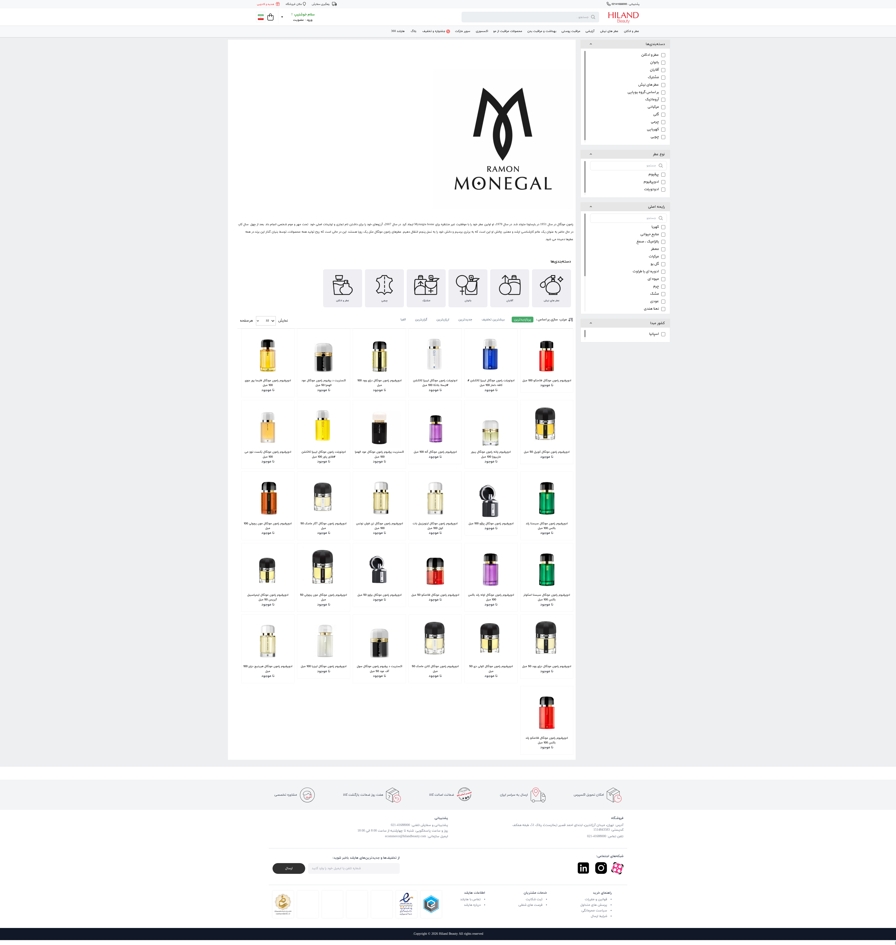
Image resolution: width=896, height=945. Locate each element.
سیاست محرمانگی (594, 910)
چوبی (654, 137)
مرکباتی (653, 107)
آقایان (654, 70)
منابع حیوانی (649, 235)
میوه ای (653, 279)
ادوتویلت (651, 190)
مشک (654, 294)
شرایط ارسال (599, 916)
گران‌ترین (421, 319)
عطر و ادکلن (650, 55)
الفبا (403, 319)
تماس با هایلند (470, 899)
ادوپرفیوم (651, 182)
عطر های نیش (648, 85)
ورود (309, 20)
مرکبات (653, 257)
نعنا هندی (651, 309)
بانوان (654, 63)
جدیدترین (465, 319)
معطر (655, 249)
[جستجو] (592, 17)
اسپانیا (654, 334)
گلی (656, 115)
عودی (654, 302)
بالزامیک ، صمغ (647, 242)
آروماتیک (652, 100)
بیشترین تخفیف (493, 319)
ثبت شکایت (534, 899)
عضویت (298, 20)
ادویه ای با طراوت (645, 272)
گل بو (654, 264)
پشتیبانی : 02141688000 (625, 4)
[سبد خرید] (269, 17)
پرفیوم (653, 175)
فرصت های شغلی (530, 905)
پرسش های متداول (593, 905)
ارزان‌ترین (443, 319)
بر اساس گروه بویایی (643, 93)
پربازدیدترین (522, 319)
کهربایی (653, 130)
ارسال (289, 868)
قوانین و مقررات (596, 899)
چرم (656, 287)
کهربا (655, 227)
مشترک (653, 78)
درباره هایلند (472, 905)
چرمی (655, 122)
